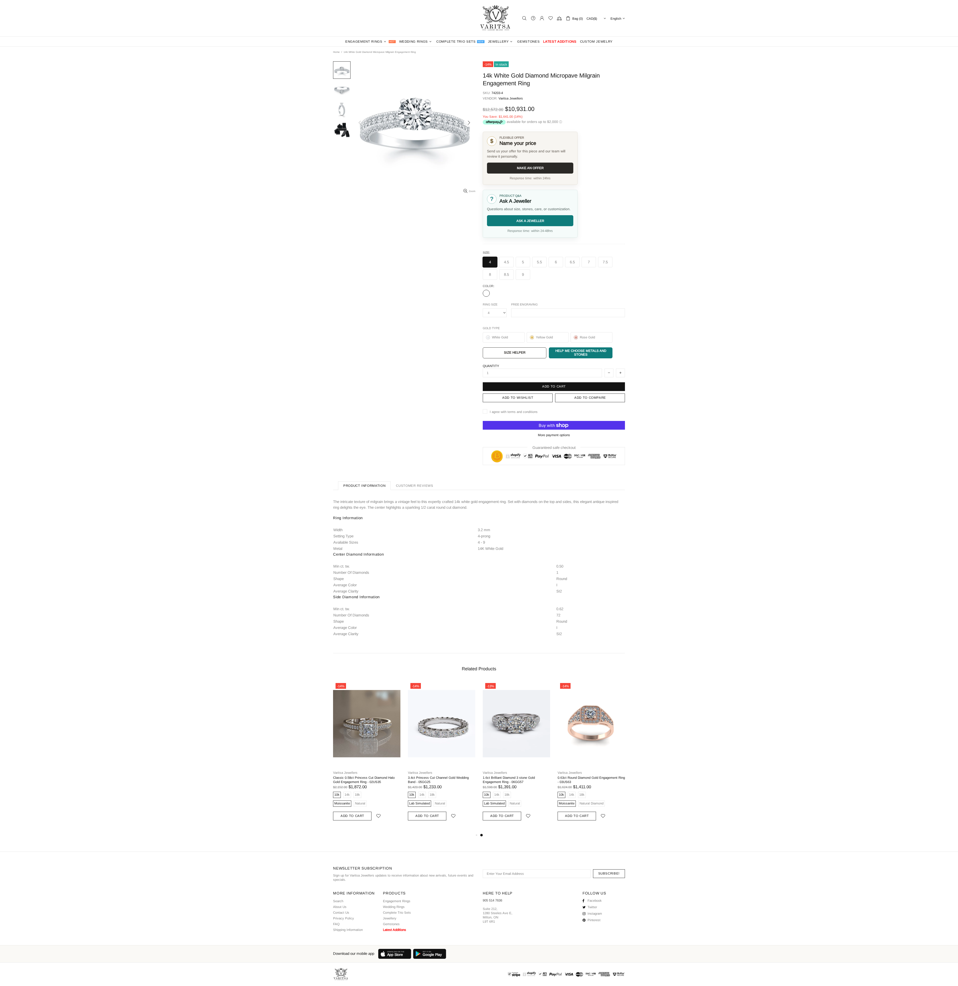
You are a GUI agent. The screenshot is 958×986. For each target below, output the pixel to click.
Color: (488, 286)
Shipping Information (348, 930)
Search (338, 901)
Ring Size (490, 304)
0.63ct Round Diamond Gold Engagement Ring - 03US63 (591, 780)
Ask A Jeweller (530, 221)
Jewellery (389, 918)
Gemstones (391, 924)
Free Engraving (524, 304)
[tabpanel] (516, 756)
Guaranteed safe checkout (554, 447)
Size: (486, 252)
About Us (340, 907)
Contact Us (341, 912)
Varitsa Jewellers (495, 18)
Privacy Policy (343, 918)
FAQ (336, 924)
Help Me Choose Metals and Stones (580, 352)
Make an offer (530, 168)
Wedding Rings (394, 907)
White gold (486, 293)
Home (336, 52)
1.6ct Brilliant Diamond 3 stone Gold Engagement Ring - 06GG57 (509, 780)
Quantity (491, 366)
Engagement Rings (396, 901)
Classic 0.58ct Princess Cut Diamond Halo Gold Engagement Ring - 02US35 (364, 780)
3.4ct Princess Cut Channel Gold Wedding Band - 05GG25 (438, 780)
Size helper (514, 352)
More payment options (554, 435)
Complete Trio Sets (397, 912)
